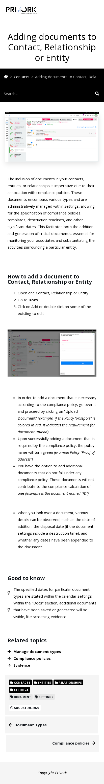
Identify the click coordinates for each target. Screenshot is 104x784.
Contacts (21, 76)
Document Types (30, 724)
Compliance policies (71, 743)
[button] (96, 10)
